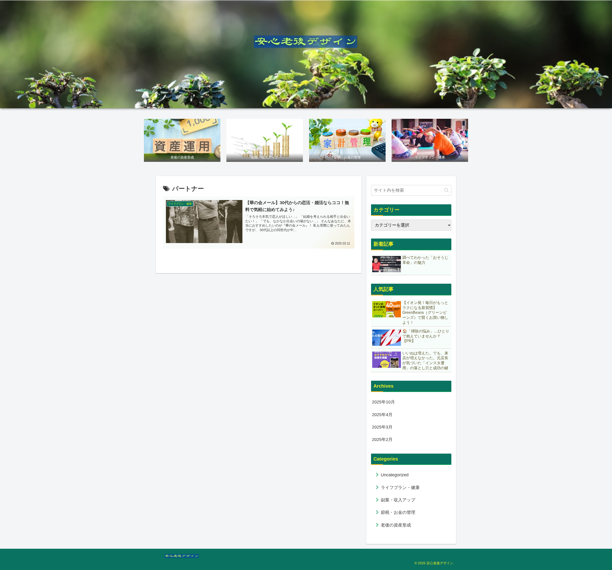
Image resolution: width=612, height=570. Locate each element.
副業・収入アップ (398, 500)
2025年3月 (382, 427)
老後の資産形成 (396, 525)
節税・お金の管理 (398, 512)
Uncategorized (395, 474)
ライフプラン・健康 (400, 487)
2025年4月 (382, 414)
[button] (446, 190)
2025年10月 (383, 402)
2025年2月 (382, 439)
